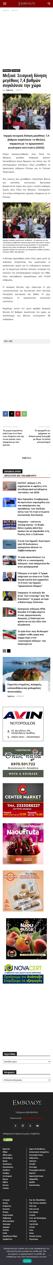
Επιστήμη (33, 1167)
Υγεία (31, 1230)
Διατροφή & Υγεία (36, 1155)
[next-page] (8, 651)
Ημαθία (32, 1182)
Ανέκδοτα (6, 1170)
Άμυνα (5, 1161)
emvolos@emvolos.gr (32, 1118)
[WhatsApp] (24, 414)
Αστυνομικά (7, 1176)
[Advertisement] (26, 39)
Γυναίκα (6, 1188)
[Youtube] (37, 1126)
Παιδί (5, 1233)
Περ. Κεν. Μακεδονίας (37, 1200)
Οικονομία (6, 1224)
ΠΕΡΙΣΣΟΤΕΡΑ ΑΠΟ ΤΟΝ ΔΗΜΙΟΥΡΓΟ (20, 475)
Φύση (31, 1233)
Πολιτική (32, 1206)
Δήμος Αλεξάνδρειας (37, 1149)
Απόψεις (6, 1173)
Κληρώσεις (7, 1206)
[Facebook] (5, 414)
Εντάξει (27, 1261)
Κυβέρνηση (7, 1218)
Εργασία (32, 1173)
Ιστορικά (6, 1200)
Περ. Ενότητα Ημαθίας (37, 1203)
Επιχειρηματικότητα (37, 1170)
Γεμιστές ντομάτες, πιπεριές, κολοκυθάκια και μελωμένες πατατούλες (24, 688)
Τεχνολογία (33, 1224)
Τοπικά (32, 1227)
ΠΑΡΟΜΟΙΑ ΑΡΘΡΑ (12, 471)
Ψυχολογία (33, 1239)
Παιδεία (6, 1230)
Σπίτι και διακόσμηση (37, 1218)
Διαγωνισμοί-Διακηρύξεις (39, 1152)
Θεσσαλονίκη (34, 1185)
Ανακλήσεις (7, 1164)
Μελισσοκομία (8, 1221)
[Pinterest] (18, 414)
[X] (11, 414)
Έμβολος (9, 90)
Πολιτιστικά (34, 1209)
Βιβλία (5, 1182)
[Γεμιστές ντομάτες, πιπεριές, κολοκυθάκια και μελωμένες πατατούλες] (26, 674)
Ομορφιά (6, 1227)
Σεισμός (15, 70)
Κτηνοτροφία (8, 1215)
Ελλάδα (32, 1164)
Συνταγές (32, 1221)
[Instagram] (23, 1126)
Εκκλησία (32, 1161)
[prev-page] (4, 651)
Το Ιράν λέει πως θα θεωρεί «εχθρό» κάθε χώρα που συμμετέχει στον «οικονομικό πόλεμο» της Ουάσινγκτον (33, 637)
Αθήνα (5, 1152)
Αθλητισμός (7, 1155)
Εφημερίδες (33, 1179)
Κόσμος (14, 10)
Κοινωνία (6, 1209)
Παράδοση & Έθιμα (10, 1236)
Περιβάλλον (7, 1239)
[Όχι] (49, 1255)
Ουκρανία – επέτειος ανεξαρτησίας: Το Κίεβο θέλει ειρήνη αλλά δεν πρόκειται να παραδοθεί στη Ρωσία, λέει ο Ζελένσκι (33, 528)
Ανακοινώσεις (8, 1167)
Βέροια (5, 1179)
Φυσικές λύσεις (35, 1236)
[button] (4, 3)
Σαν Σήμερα (33, 1212)
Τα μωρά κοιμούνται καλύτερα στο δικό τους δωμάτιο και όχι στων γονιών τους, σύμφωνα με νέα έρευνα (13, 437)
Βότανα (6, 1185)
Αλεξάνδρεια (8, 1158)
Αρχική (6, 10)
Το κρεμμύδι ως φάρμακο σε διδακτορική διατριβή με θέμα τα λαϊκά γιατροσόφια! (39, 436)
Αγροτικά (6, 1149)
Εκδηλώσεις (33, 1158)
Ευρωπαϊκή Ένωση (36, 1176)
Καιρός (5, 1203)
